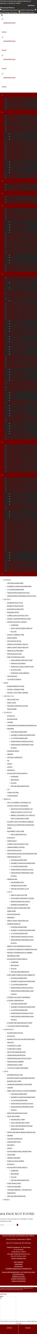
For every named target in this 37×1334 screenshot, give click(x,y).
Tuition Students (12, 177)
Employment (11, 144)
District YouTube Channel (15, 189)
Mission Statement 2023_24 (15, 149)
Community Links (12, 453)
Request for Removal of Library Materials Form (21, 387)
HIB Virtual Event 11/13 (18, 341)
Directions (10, 199)
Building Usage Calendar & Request (18, 481)
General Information (17, 354)
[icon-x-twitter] (2, 16)
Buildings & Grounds (13, 121)
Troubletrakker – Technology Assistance (19, 568)
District (6, 112)
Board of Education (13, 118)
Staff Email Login (12, 563)
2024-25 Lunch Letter (17, 346)
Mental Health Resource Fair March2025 (20, 357)
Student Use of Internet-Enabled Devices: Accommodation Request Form (20, 825)
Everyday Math (12, 234)
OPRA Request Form (13, 469)
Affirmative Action (13, 116)
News (6, 181)
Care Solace (10, 305)
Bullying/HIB (11, 211)
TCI (8, 265)
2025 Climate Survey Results (19, 136)
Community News (12, 456)
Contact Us (7, 193)
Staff (5, 475)
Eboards (9, 219)
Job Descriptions (12, 529)
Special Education (12, 157)
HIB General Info (16, 336)
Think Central (11, 268)
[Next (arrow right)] (2, 1296)
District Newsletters (13, 141)
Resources (14, 257)
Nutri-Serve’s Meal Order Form (16, 537)
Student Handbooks (13, 420)
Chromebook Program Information (18, 217)
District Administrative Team (16, 129)
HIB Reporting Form (17, 339)
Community (8, 442)
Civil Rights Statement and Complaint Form (18, 1268)
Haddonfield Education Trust (16, 463)
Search (6, 574)
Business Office (12, 123)
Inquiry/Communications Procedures (18, 202)
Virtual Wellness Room (18, 263)
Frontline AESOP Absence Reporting (18, 522)
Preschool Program (13, 154)
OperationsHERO (12, 542)
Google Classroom (13, 240)
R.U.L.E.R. (14, 139)
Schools (6, 95)
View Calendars (18, 1262)
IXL (8, 242)
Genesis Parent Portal (14, 311)
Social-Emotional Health (14, 252)
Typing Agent (11, 270)
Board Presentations (13, 184)
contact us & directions (18, 1281)
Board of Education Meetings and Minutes (20, 451)
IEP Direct (10, 532)
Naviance (10, 250)
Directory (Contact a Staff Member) (18, 491)
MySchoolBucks (12, 359)
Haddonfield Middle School (15, 106)
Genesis (9, 237)
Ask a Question (12, 197)
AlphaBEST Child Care (14, 298)
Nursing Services (12, 367)
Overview (14, 134)
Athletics (10, 209)
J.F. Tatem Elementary (14, 103)
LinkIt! (9, 245)
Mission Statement (16, 164)
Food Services (18, 1266)
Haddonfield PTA (12, 318)
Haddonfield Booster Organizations (18, 316)
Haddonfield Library (13, 466)
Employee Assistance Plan (15, 506)
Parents (6, 274)
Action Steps (15, 169)
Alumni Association (13, 446)
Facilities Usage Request (14, 458)
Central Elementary (13, 98)
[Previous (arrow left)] (0, 1296)
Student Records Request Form (16, 436)
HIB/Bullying (11, 334)
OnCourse (10, 540)
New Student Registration (15, 152)
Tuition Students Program (15, 438)
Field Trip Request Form (18, 514)
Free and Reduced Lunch (18, 351)
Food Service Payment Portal (20, 349)
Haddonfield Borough (14, 461)
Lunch (9, 247)
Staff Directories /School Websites (18, 403)
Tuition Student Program (14, 471)
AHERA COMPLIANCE (18, 1279)
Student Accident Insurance (15, 418)
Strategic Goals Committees (19, 167)
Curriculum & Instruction (14, 126)
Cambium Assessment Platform (17, 486)
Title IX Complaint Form (18, 1258)
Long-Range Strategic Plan (19, 162)
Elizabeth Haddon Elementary (16, 101)
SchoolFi (9, 547)
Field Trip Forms (12, 509)
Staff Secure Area (12, 565)
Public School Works (13, 545)
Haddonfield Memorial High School (18, 109)
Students (7, 205)
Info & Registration (16, 300)
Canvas (9, 214)
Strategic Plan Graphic (18, 172)
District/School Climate (14, 131)
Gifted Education (12, 146)
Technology (10, 175)
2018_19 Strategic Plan (14, 159)
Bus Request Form (12, 483)
